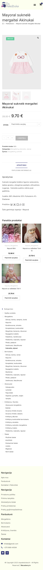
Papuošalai (9, 393)
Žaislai (7, 434)
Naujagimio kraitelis (12, 334)
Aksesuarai (8, 384)
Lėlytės (8, 446)
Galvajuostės (10, 387)
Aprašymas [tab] (21, 165)
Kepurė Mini (11, 248)
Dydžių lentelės (10, 313)
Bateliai (8, 408)
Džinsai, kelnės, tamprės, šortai (16, 319)
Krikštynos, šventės (11, 402)
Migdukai (9, 449)
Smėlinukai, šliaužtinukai (14, 345)
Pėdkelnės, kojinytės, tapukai (15, 375)
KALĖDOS (9, 440)
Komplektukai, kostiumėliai (14, 328)
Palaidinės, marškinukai (13, 337)
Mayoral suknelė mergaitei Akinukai (28, 23)
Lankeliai (8, 390)
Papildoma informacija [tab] (21, 170)
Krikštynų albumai (12, 416)
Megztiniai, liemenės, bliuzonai (16, 331)
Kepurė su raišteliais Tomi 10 (32, 249)
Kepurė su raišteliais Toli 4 (11, 288)
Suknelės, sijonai (25, 149)
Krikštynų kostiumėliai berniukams (17, 419)
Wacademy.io (26, 565)
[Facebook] (2, 553)
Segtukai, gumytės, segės (14, 396)
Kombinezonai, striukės (13, 325)
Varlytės (8, 398)
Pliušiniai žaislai (11, 437)
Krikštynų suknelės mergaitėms (16, 425)
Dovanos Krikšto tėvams (14, 411)
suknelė (19, 151)
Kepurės (7, 245)
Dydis (5, 125)
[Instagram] (7, 553)
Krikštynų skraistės (12, 422)
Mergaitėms (15, 149)
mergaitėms (12, 151)
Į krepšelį (22, 138)
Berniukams (9, 351)
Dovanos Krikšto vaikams (14, 414)
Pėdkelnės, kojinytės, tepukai (15, 340)
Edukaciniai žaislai (12, 443)
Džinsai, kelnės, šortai (13, 355)
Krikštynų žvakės (11, 428)
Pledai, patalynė (11, 342)
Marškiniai (9, 372)
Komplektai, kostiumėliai (14, 363)
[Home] (3, 23)
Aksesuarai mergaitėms (13, 405)
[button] (35, 5)
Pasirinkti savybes (11, 258)
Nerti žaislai (9, 452)
